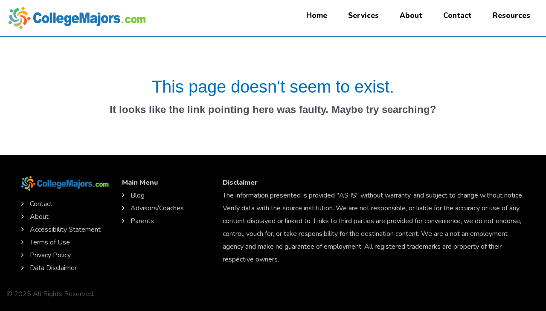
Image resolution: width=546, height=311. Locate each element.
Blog (138, 195)
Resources (511, 15)
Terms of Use (50, 242)
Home (316, 15)
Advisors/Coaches (157, 208)
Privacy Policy (50, 255)
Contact (457, 15)
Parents (142, 221)
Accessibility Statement (65, 229)
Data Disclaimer (53, 268)
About (411, 15)
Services (363, 15)
